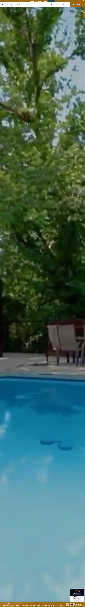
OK (67, 604)
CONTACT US (47, 307)
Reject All (72, 604)
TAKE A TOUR (57, 307)
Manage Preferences (79, 604)
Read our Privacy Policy (60, 605)
